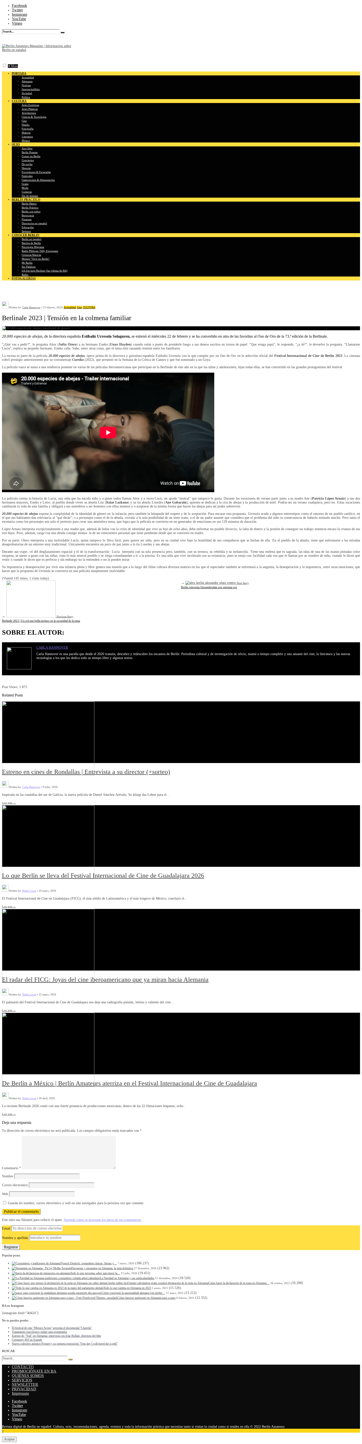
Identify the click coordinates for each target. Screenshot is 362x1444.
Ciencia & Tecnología (34, 116)
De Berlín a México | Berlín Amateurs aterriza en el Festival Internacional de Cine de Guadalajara (129, 1083)
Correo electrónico (15, 1185)
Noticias (26, 85)
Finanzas (27, 219)
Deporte (26, 168)
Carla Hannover (31, 307)
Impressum (20, 1393)
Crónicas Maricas (31, 254)
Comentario (11, 1168)
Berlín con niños (31, 211)
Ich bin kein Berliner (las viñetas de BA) (44, 270)
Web (5, 1194)
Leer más (9, 802)
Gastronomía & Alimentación (38, 179)
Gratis (25, 183)
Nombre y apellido (15, 1238)
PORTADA (19, 73)
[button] (4, 65)
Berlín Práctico (30, 207)
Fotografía (27, 128)
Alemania (27, 81)
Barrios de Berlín (31, 243)
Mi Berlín (27, 262)
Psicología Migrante (33, 246)
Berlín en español (31, 239)
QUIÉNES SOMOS (28, 1376)
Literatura (27, 136)
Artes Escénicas (30, 105)
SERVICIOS (22, 1380)
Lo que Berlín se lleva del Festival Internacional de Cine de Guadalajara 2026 (103, 875)
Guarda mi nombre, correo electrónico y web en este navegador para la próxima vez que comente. (76, 1203)
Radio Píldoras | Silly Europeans (40, 250)
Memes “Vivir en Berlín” (36, 258)
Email (6, 1228)
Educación (28, 227)
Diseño (26, 124)
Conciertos (28, 160)
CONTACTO (23, 1367)
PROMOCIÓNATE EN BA (34, 1371)
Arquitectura (29, 112)
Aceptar (9, 1439)
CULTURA (89, 307)
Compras (27, 191)
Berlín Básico (29, 203)
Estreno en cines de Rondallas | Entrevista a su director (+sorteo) (86, 771)
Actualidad (28, 77)
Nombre (7, 1176)
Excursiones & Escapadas (36, 172)
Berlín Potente (30, 152)
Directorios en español (34, 223)
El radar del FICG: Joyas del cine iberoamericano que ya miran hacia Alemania (105, 979)
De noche (27, 164)
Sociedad (27, 93)
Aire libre (27, 148)
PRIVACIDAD (24, 1389)
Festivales (27, 175)
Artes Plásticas (30, 108)
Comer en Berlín (31, 156)
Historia (26, 132)
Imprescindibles (31, 89)
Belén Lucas (29, 890)
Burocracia (28, 215)
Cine (24, 120)
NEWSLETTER (25, 1384)
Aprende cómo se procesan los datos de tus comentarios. (103, 1220)
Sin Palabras (28, 266)
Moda (25, 187)
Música (26, 140)
